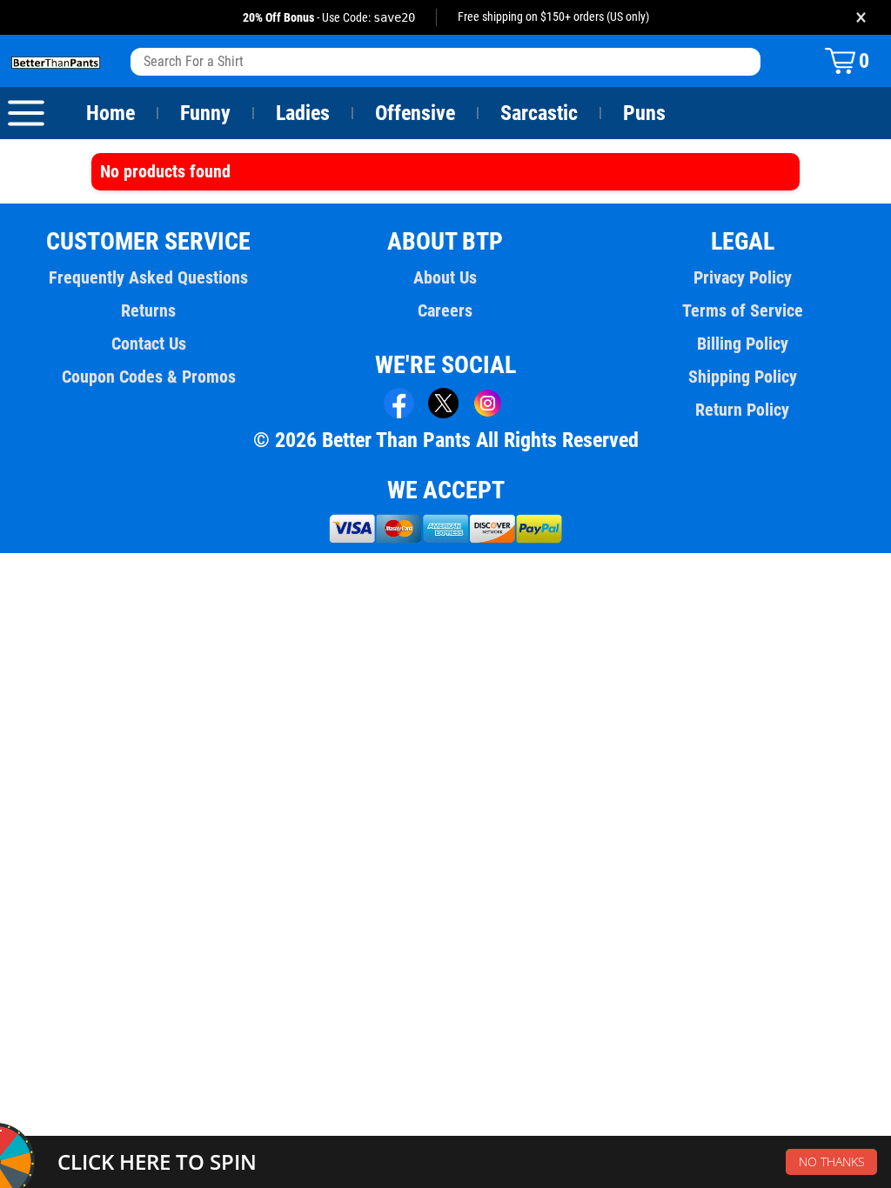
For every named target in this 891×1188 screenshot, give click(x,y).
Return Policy (742, 409)
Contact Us (148, 343)
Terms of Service (742, 310)
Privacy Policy (742, 277)
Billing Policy (742, 343)
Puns (644, 113)
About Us (445, 277)
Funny (205, 113)
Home (110, 113)
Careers (445, 310)
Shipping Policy (742, 376)
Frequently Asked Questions (148, 277)
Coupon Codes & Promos (149, 376)
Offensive (415, 113)
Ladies (303, 113)
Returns (148, 310)
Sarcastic (539, 113)
